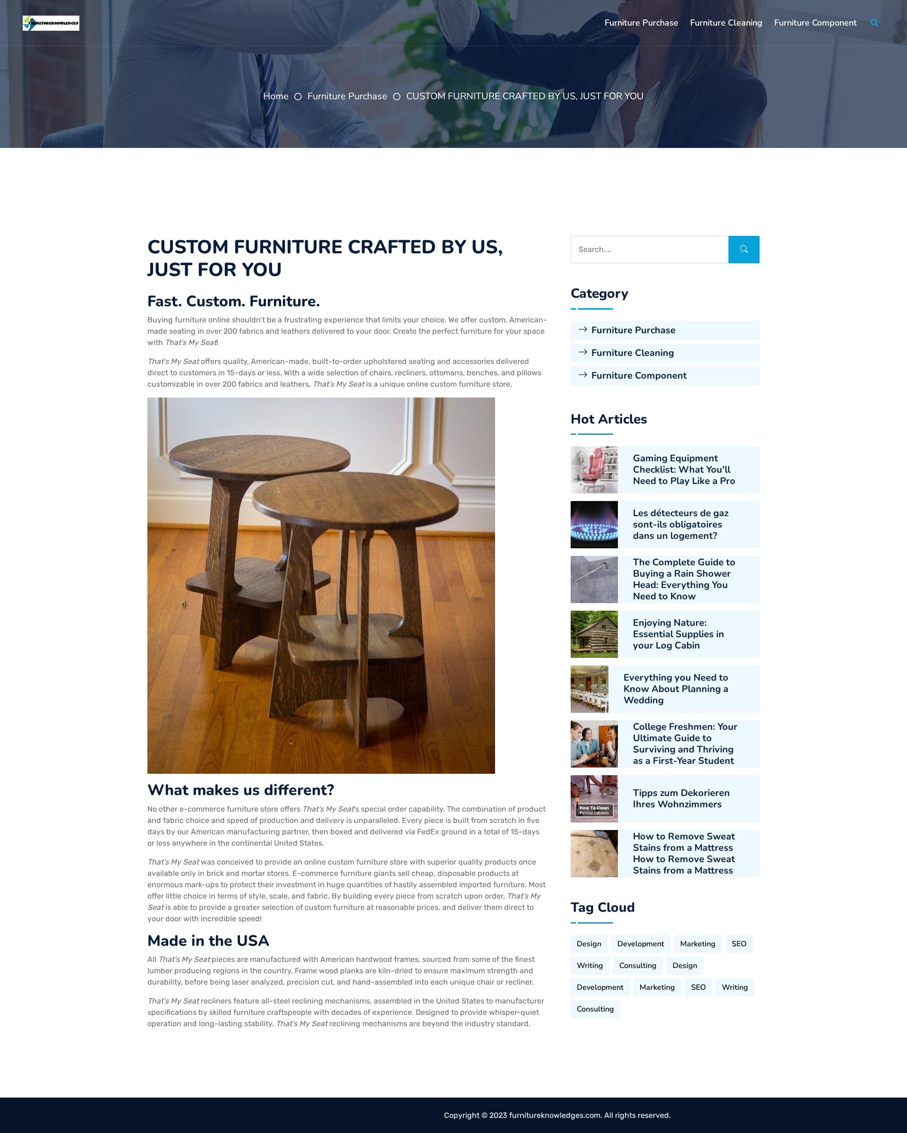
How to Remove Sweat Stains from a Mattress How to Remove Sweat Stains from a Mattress (684, 853)
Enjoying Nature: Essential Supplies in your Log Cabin (678, 634)
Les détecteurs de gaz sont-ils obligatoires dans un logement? (680, 525)
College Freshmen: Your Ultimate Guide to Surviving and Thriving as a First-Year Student (685, 744)
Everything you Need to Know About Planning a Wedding (676, 689)
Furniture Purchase (641, 22)
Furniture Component (815, 22)
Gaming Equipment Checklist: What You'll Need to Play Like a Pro (684, 470)
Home (276, 96)
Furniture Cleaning (726, 22)
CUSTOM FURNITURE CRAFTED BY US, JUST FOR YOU (525, 96)
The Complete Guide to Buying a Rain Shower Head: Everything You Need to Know (684, 579)
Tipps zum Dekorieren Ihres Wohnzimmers (681, 798)
